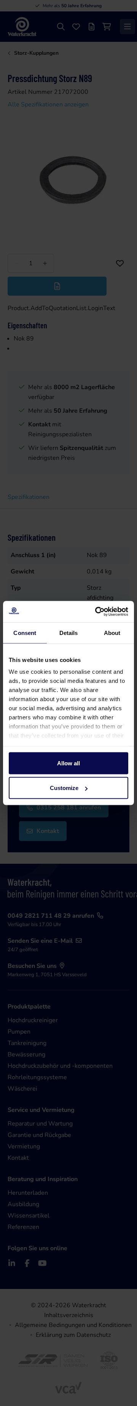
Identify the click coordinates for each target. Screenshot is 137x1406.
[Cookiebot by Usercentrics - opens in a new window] (96, 612)
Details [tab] (68, 632)
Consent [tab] (24, 632)
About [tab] (112, 632)
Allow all (68, 763)
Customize (64, 788)
